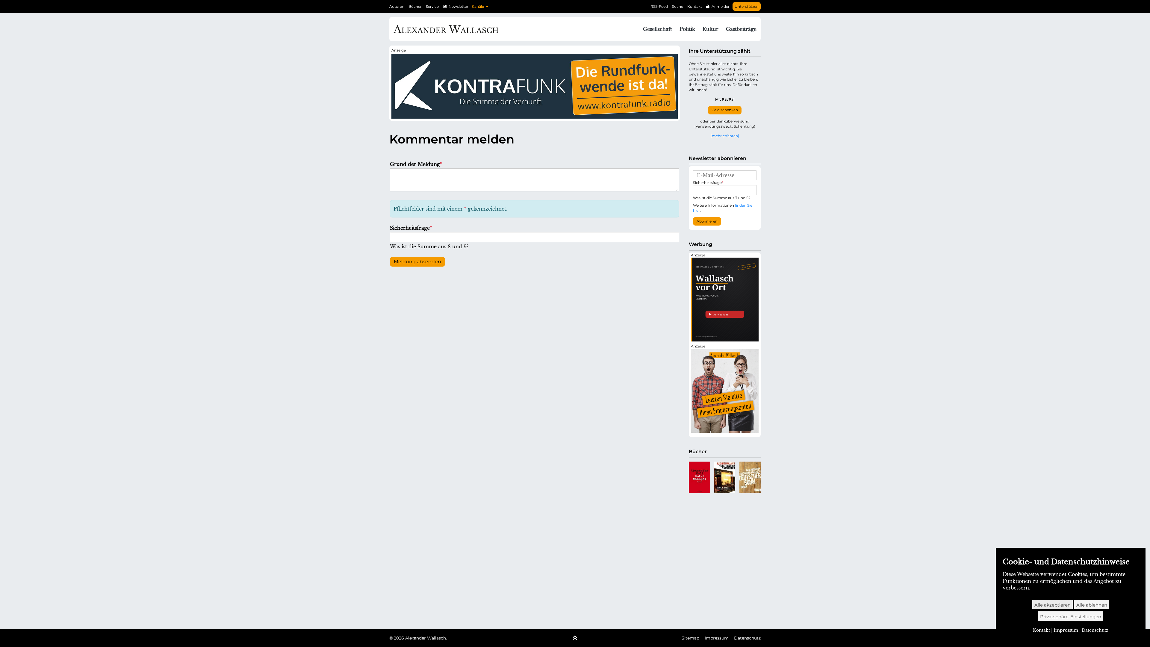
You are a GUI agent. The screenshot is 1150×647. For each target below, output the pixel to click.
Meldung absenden (417, 261)
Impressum (717, 638)
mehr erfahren (725, 136)
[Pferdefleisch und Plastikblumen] (725, 477)
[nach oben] (575, 638)
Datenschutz (747, 638)
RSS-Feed (659, 6)
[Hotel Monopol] (699, 477)
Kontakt (694, 6)
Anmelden (721, 6)
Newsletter (458, 6)
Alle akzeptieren (1052, 605)
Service (432, 6)
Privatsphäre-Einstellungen (1070, 616)
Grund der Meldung (416, 164)
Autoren (396, 6)
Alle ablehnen (1091, 605)
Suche (677, 6)
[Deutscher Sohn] (750, 477)
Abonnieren (707, 221)
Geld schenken (725, 110)
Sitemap (690, 638)
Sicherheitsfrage (411, 228)
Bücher (415, 6)
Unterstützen (747, 6)
